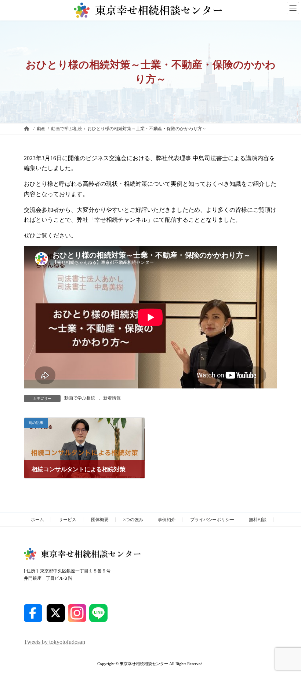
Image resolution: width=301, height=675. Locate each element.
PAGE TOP (287, 646)
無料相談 (257, 519)
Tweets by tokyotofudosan (54, 642)
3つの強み (133, 519)
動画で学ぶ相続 (79, 398)
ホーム (37, 519)
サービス (67, 519)
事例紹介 (166, 519)
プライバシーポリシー (212, 519)
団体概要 (100, 519)
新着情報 (112, 398)
